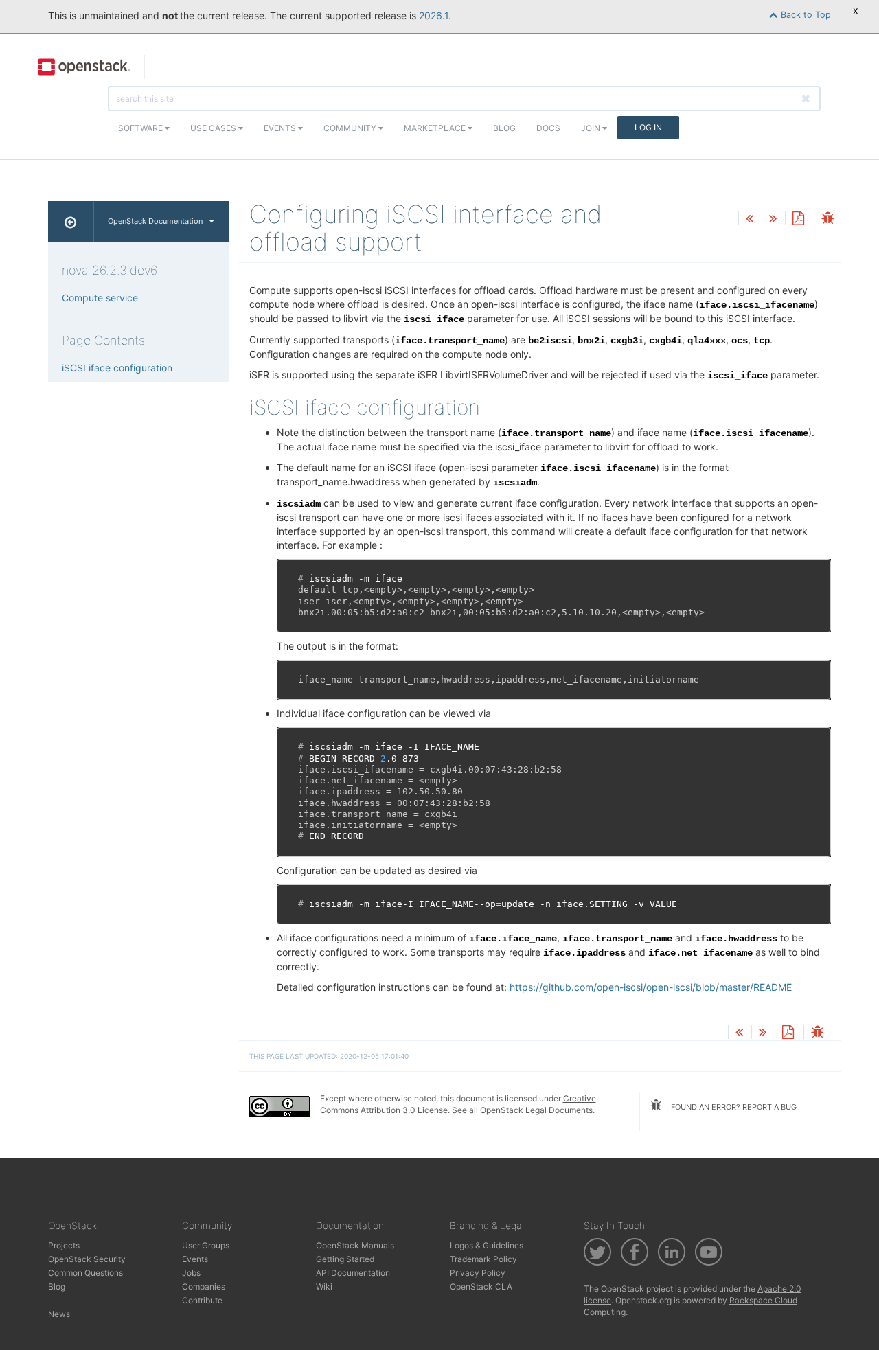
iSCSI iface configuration (117, 368)
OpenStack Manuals (355, 1245)
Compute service (100, 298)
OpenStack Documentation (155, 221)
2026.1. (435, 15)
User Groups (205, 1245)
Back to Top (804, 15)
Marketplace (436, 128)
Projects (64, 1245)
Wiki (324, 1286)
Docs (548, 128)
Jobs (191, 1273)
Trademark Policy (483, 1259)
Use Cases (214, 128)
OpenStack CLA (481, 1286)
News (59, 1314)
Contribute (202, 1300)
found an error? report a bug (733, 1107)
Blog (504, 128)
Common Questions (85, 1273)
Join (591, 128)
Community (350, 128)
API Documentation (353, 1273)
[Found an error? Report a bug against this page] (827, 219)
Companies (203, 1286)
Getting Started (345, 1259)
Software (141, 128)
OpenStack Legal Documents (536, 1110)
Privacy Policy (477, 1273)
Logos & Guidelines (486, 1245)
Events (281, 128)
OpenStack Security (87, 1259)
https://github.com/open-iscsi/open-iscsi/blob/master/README (651, 987)
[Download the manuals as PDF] (798, 219)
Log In (648, 127)
